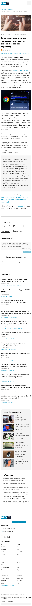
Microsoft (19, 560)
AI (1, 544)
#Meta (2, 307)
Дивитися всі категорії (8, 585)
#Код (12, 402)
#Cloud (3, 360)
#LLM (2, 381)
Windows (3, 565)
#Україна (5, 370)
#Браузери (18, 53)
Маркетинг (20, 570)
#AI (11, 296)
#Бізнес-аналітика (11, 285)
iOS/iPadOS (20, 551)
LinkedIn (5, 537)
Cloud (18, 547)
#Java (2, 349)
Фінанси (19, 580)
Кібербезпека (5, 567)
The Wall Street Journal (20, 70)
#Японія (19, 285)
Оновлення (4, 575)
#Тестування (7, 317)
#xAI (9, 402)
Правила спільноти (7, 601)
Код (18, 567)
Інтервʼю (19, 565)
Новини (10, 9)
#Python (13, 349)
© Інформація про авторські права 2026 (13, 594)
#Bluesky (15, 338)
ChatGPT (3, 547)
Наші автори (5, 522)
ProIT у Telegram (20, 206)
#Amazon (11, 370)
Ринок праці (5, 578)
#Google (10, 53)
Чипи (18, 583)
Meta (2, 560)
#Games (3, 338)
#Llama (7, 307)
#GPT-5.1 (12, 381)
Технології (20, 578)
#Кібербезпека (5, 391)
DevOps (3, 549)
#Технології (9, 338)
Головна (3, 9)
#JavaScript (7, 349)
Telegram (9, 537)
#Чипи (8, 296)
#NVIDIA (3, 296)
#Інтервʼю (3, 285)
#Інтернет (12, 391)
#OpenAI (6, 381)
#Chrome (26, 53)
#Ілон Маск (4, 402)
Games (19, 549)
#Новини (4, 53)
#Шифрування (12, 360)
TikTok (18, 562)
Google (3, 551)
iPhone (3, 554)
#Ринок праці (19, 328)
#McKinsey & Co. (5, 328)
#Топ (6, 360)
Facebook (2, 537)
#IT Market (13, 328)
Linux (18, 554)
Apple (18, 544)
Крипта (3, 570)
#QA (2, 317)
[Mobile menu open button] (29, 3)
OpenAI (3, 562)
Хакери (3, 583)
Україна (3, 580)
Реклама (19, 575)
